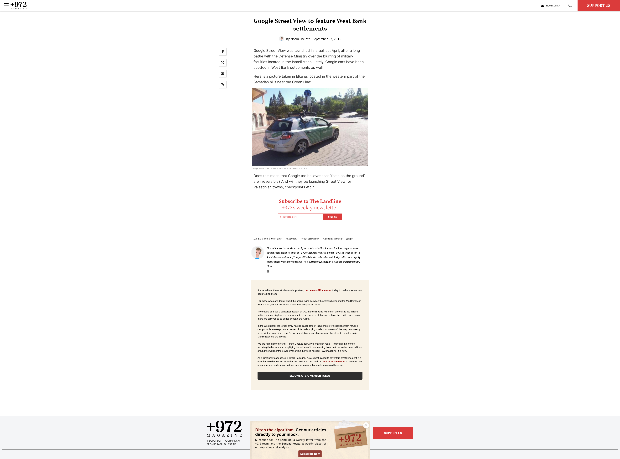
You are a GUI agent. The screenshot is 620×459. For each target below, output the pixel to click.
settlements (291, 238)
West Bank (276, 238)
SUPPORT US (598, 5)
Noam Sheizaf (300, 38)
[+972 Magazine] (18, 8)
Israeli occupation (310, 238)
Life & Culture (260, 238)
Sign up (332, 216)
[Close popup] (366, 425)
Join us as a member (333, 361)
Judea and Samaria (332, 238)
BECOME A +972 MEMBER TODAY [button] (310, 375)
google (349, 238)
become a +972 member (318, 290)
